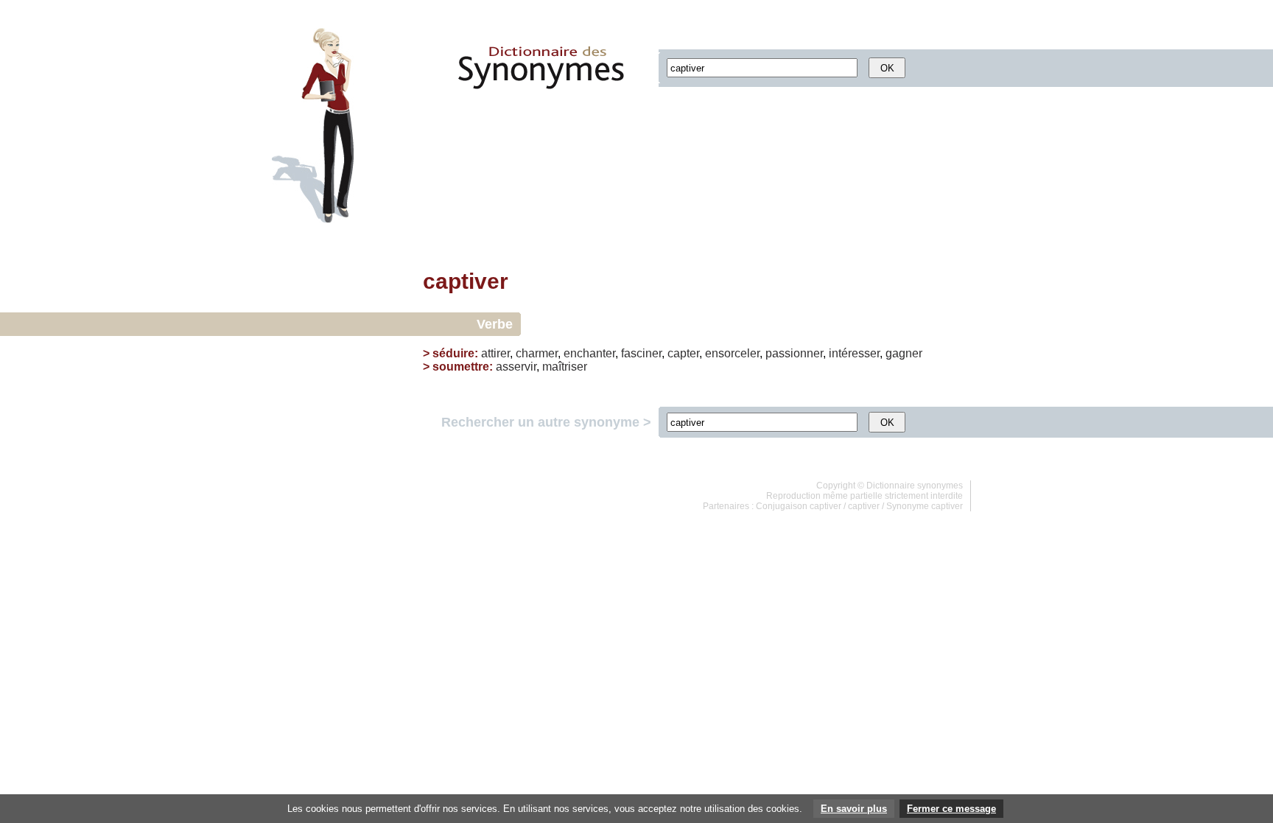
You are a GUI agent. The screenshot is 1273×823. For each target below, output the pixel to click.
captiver (864, 506)
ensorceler (732, 353)
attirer (495, 353)
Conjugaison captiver (798, 506)
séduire (453, 353)
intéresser (854, 353)
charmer (537, 353)
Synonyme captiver (924, 506)
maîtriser (564, 366)
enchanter (589, 353)
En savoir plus (854, 808)
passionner (794, 353)
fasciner (641, 353)
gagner (904, 353)
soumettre (460, 366)
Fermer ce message (951, 808)
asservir (516, 366)
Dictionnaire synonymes (914, 485)
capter (683, 353)
